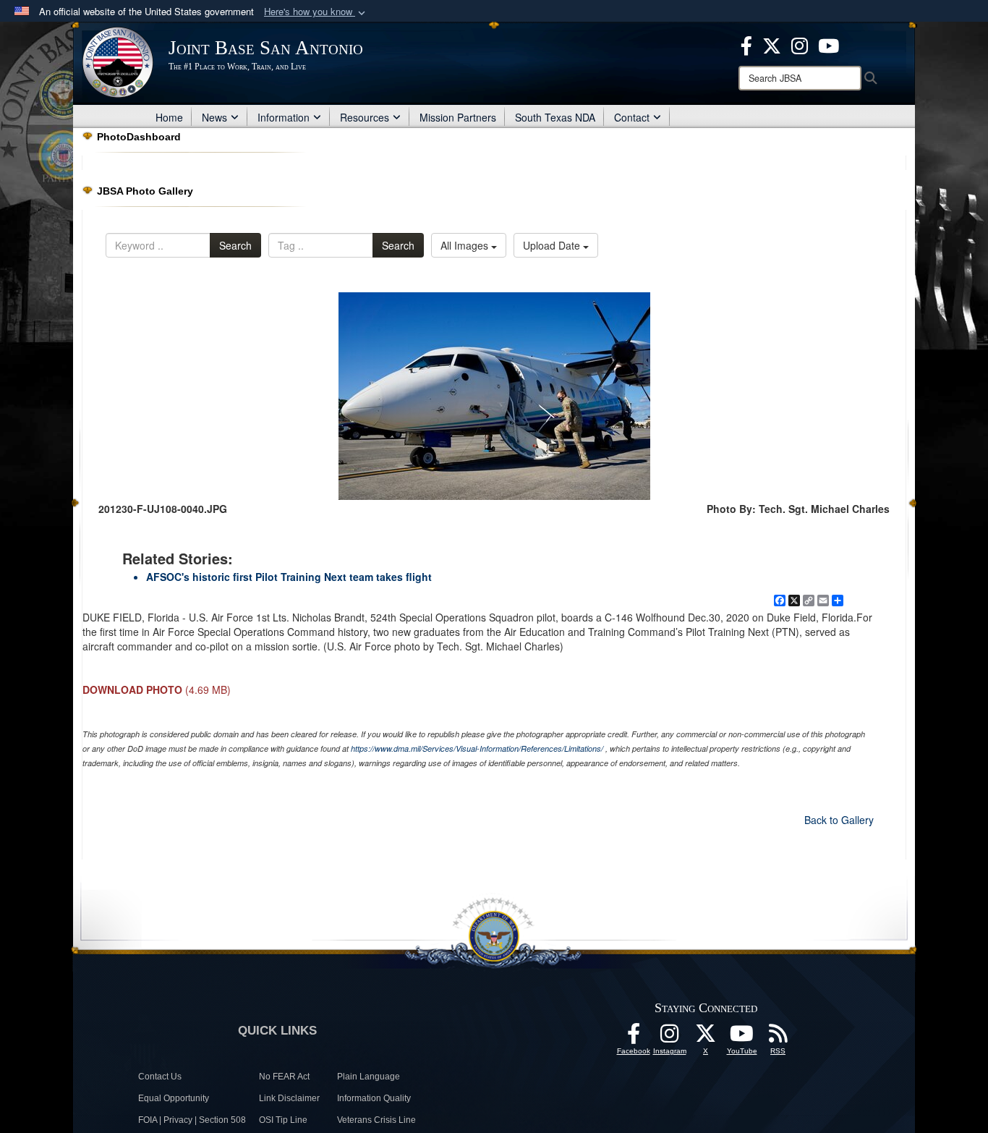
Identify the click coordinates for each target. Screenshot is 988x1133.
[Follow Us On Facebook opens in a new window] (634, 1037)
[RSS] (778, 1037)
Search (235, 245)
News (214, 117)
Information (283, 117)
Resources (364, 117)
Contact (632, 117)
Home (169, 117)
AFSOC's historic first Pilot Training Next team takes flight (289, 576)
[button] (316, 12)
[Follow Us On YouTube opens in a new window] (742, 1037)
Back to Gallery (839, 819)
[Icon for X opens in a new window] (771, 44)
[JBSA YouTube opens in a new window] (828, 44)
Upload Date (553, 245)
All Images (465, 245)
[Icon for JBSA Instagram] (670, 1037)
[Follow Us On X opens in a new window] (706, 1037)
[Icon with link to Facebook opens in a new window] (746, 44)
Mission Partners (458, 117)
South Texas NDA (555, 117)
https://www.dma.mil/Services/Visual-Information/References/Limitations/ (477, 748)
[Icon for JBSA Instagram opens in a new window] (799, 44)
